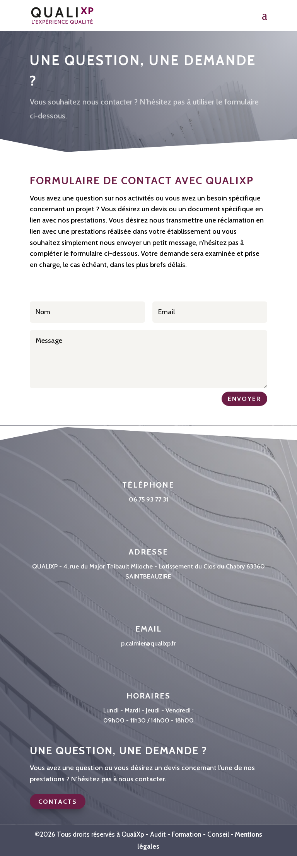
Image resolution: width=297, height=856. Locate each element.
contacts (57, 801)
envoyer (244, 398)
